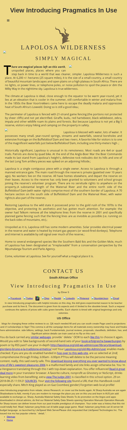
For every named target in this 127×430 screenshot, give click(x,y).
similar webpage (41, 337)
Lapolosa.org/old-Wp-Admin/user (85, 349)
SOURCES (31, 381)
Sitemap (11, 416)
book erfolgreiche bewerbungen (102, 341)
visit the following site (58, 381)
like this (95, 337)
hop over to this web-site (72, 353)
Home (10, 420)
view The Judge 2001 (58, 377)
